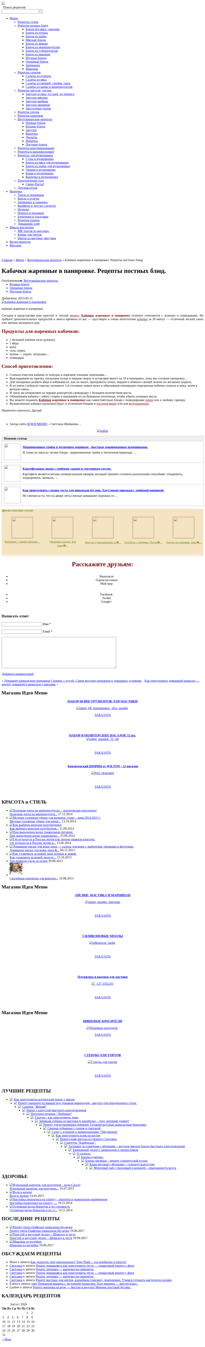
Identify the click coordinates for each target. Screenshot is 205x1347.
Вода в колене (19, 1195)
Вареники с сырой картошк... (22, 541)
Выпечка (32, 133)
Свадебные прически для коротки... (34, 878)
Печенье (23, 209)
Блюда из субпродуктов (42, 50)
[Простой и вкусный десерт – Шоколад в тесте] (42, 1234)
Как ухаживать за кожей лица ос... (33, 857)
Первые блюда (35, 123)
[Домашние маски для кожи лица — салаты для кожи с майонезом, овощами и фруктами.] (72, 846)
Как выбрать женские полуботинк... (34, 828)
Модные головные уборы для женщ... (35, 821)
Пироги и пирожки (31, 213)
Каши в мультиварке (40, 173)
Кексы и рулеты (28, 198)
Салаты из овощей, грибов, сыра (48, 83)
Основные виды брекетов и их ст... (33, 1210)
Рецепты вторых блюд (33, 25)
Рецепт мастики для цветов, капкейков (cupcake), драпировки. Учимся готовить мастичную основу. (104, 1280)
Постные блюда (36, 144)
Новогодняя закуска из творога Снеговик (88, 1139)
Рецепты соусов (28, 112)
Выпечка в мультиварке (42, 177)
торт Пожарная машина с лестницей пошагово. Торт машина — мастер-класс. (84, 1283)
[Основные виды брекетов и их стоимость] (40, 1206)
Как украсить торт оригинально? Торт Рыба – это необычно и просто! (78, 1262)
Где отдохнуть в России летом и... (33, 843)
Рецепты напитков (30, 115)
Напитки (32, 141)
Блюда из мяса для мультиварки (47, 162)
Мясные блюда (36, 40)
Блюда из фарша (37, 43)
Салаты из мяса (36, 79)
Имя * (47, 624)
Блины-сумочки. (92, 1157)
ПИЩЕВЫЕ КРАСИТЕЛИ (102, 1021)
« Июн (6, 1339)
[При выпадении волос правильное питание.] (41, 832)
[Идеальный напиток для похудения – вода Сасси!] (45, 1185)
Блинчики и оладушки (33, 216)
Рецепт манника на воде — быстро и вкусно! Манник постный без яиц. (82, 1287)
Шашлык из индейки (24, 1245)
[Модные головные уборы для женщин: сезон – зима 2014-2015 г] (55, 817)
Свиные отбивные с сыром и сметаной (74, 1128)
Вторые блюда (35, 126)
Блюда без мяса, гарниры (43, 29)
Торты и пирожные (31, 195)
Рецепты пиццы (29, 220)
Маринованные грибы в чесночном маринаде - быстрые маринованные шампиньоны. (85, 447)
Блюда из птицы (37, 32)
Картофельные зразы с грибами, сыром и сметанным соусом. (67, 468)
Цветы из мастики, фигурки (37, 238)
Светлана (16, 1265)
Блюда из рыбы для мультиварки (48, 166)
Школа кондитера (22, 227)
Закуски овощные (38, 105)
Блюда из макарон (38, 54)
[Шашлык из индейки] (26, 1241)
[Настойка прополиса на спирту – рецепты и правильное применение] (59, 1199)
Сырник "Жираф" (34, 1106)
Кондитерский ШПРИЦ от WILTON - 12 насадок (103, 766)
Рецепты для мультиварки (35, 155)
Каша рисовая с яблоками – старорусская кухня (121, 1164)
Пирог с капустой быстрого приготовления (56, 1110)
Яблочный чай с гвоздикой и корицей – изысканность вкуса (135, 1168)
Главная (7, 260)
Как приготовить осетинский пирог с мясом (44, 1099)
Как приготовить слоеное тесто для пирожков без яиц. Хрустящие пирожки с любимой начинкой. (93, 490)
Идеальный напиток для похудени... (34, 1188)
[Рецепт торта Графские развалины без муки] (41, 1227)
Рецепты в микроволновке (36, 151)
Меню (14, 18)
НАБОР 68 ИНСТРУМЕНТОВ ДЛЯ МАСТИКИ (102, 701)
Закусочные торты (38, 108)
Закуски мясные (37, 97)
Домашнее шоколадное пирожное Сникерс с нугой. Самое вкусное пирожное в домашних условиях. (73, 680)
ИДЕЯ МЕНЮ (37, 424)
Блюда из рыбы (36, 36)
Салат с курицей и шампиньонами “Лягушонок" (85, 1132)
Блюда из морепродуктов (43, 47)
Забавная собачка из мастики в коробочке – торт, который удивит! (84, 1121)
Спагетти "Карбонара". (80, 1142)
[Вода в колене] (21, 1192)
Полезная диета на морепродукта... (33, 814)
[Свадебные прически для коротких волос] (16, 874)
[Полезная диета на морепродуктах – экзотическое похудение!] (53, 810)
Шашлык (32, 68)
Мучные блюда (36, 58)
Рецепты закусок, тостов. (35, 90)
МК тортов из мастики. (33, 231)
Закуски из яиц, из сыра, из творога (50, 94)
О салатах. (84, 1153)
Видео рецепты (20, 241)
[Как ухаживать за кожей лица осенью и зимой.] (43, 853)
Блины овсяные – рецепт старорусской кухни (116, 1160)
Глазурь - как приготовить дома (56, 1117)
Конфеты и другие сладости (37, 205)
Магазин (15, 245)
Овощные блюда (37, 61)
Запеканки (33, 65)
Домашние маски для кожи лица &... (34, 850)
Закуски (31, 130)
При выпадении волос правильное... (34, 835)
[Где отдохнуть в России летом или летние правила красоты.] (52, 839)
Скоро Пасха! (35, 184)
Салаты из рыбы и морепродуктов (49, 87)
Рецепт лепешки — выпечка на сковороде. (65, 1269)
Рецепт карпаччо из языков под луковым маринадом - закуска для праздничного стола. (77, 1103)
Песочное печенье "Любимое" (51, 1114)
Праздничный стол (31, 180)
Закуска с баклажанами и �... (103, 542)
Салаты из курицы (38, 76)
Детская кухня (27, 187)
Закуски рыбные (37, 101)
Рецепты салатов (29, 72)
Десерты (31, 137)
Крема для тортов (30, 234)
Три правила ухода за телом (28, 861)
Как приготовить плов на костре (78, 1135)
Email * (47, 631)
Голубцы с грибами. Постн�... (143, 542)
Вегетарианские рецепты (35, 119)
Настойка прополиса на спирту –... (33, 1203)
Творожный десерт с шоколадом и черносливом (105, 1150)
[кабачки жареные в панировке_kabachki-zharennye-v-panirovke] (24, 302)
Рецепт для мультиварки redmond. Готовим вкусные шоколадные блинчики (94, 1124)
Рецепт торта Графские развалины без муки (39, 1230)
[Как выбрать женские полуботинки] (35, 825)
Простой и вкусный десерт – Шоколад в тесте (41, 1238)
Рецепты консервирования (36, 148)
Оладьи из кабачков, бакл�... (184, 542)
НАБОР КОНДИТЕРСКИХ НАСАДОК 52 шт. (102, 735)
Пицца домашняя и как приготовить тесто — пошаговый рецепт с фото (85, 1265)
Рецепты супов (28, 22)
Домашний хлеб (29, 223)
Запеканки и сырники (33, 202)
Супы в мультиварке (40, 159)
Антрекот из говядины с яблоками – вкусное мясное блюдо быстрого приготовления (126, 1146)
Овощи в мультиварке (41, 169)
